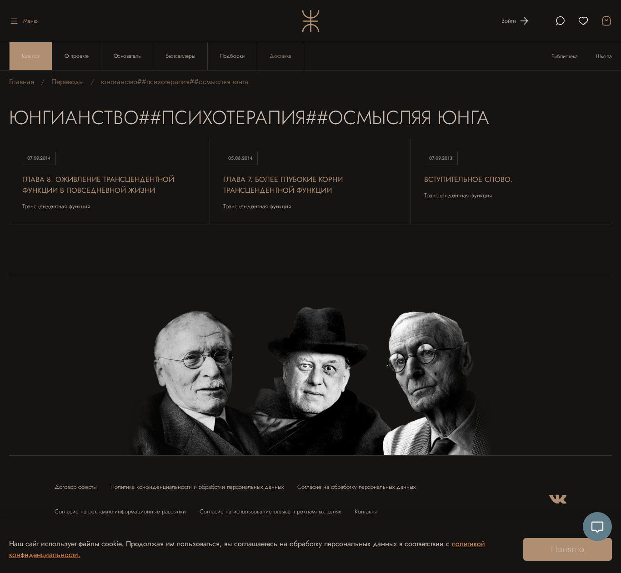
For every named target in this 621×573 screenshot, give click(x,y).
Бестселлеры (180, 56)
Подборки (232, 56)
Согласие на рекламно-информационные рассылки (120, 511)
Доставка (280, 56)
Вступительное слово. (468, 179)
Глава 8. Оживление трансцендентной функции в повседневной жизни (98, 185)
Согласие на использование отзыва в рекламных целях (270, 511)
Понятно (567, 549)
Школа (604, 56)
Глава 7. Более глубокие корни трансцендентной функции (283, 185)
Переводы (67, 81)
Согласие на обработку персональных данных (356, 487)
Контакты (366, 511)
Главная (21, 81)
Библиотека (564, 56)
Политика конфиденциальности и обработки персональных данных (197, 487)
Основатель (127, 56)
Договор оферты (76, 487)
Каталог (31, 56)
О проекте (77, 56)
